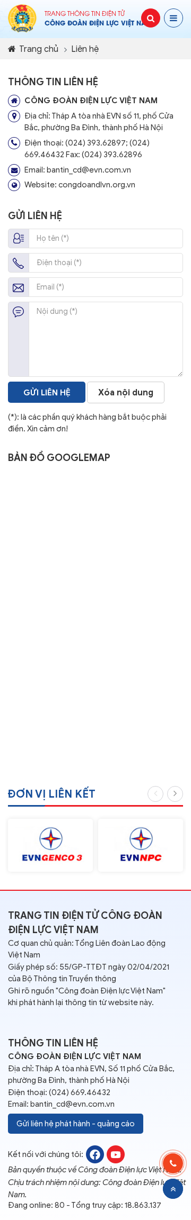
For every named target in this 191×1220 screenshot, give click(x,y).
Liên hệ (85, 49)
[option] (50, 845)
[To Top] (173, 1189)
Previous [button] (155, 794)
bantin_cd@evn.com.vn (72, 1104)
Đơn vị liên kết (52, 794)
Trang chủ (38, 49)
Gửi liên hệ (47, 392)
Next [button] (175, 794)
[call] (173, 1163)
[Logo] (22, 18)
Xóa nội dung (125, 392)
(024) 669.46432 (79, 1092)
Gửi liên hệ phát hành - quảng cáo (75, 1123)
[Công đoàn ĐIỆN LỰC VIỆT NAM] (95, 1154)
